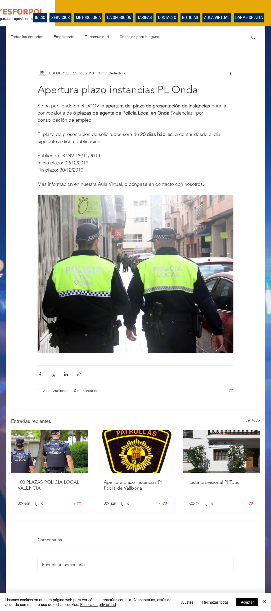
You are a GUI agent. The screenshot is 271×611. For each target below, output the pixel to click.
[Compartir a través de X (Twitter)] (53, 374)
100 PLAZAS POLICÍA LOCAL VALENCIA (48, 485)
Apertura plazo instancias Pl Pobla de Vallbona (133, 485)
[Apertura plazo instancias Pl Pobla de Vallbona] (135, 451)
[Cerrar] (264, 602)
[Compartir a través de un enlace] (79, 374)
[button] (253, 37)
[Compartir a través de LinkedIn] (66, 374)
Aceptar (247, 602)
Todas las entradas (27, 36)
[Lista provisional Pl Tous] (221, 451)
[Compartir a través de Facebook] (40, 374)
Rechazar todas (215, 602)
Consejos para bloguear (140, 36)
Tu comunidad (97, 36)
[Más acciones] (230, 73)
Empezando (64, 36)
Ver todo (252, 420)
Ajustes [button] (187, 602)
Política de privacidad (98, 604)
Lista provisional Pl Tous (214, 482)
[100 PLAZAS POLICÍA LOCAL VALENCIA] (49, 451)
